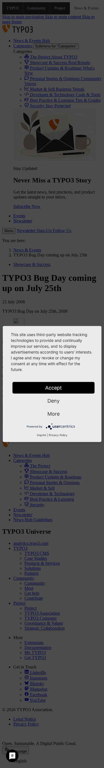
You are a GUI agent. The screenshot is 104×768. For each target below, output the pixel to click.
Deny (53, 401)
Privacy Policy (58, 435)
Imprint (41, 435)
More (53, 414)
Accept (53, 388)
